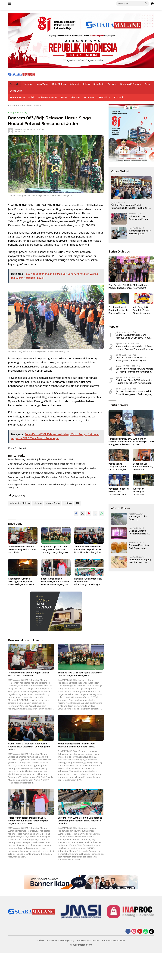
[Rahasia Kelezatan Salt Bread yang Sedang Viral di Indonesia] (119, 547)
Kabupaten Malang (80, 84)
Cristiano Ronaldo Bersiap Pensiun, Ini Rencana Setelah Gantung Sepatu (118, 310)
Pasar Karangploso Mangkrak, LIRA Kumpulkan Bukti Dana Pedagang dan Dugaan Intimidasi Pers (52, 478)
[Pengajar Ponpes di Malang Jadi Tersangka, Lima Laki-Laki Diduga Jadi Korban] (119, 480)
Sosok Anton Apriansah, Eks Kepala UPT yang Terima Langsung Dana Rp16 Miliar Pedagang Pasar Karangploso (134, 370)
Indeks (40, 940)
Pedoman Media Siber (113, 940)
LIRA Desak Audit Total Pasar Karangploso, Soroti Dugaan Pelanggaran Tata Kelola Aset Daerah (131, 359)
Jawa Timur (42, 84)
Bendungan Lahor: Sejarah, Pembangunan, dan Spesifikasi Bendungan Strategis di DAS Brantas (140, 518)
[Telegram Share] (95, 513)
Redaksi (81, 940)
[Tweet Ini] (82, 513)
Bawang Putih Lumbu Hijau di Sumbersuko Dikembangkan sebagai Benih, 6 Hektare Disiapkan (52, 486)
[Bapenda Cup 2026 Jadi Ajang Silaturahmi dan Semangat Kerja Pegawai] (56, 535)
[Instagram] (133, 931)
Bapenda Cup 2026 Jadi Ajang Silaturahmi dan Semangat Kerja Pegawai (46, 463)
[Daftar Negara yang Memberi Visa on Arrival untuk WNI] (119, 562)
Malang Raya (53, 503)
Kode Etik (52, 940)
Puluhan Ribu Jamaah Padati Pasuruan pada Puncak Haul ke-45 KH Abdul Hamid (131, 206)
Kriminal (118, 97)
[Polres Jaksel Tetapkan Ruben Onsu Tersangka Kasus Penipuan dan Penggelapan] (119, 455)
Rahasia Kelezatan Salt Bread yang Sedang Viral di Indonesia (139, 546)
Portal (111, 84)
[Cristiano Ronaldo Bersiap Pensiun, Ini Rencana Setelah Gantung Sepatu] (119, 298)
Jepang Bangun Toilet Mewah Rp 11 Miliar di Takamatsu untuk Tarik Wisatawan (139, 532)
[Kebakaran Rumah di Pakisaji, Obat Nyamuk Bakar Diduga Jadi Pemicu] (22, 567)
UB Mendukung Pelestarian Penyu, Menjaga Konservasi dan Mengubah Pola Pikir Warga (140, 218)
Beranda (14, 84)
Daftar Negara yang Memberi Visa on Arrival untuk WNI (140, 561)
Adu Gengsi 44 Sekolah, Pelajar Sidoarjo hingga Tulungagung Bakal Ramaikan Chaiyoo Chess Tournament (143, 310)
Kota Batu (98, 84)
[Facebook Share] (76, 513)
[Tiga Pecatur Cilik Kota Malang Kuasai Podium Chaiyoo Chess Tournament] (131, 269)
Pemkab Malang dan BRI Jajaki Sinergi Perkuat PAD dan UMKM (41, 459)
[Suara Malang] (21, 74)
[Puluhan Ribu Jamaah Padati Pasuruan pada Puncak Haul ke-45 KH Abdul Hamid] (131, 187)
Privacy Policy (67, 940)
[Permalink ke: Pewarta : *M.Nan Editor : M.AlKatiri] (10, 130)
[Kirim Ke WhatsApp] (101, 513)
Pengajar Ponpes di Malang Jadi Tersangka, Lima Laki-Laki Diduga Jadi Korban (119, 491)
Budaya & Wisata (129, 84)
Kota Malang (59, 84)
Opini (147, 84)
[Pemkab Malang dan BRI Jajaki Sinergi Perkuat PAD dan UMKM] (22, 535)
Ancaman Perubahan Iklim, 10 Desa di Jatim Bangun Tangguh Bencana (134, 348)
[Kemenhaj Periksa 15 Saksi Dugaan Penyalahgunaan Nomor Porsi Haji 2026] (119, 233)
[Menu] (10, 3)
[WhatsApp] (145, 931)
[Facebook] (128, 931)
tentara (68, 503)
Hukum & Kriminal (47, 97)
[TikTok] (151, 931)
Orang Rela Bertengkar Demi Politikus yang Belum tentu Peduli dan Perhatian (133, 336)
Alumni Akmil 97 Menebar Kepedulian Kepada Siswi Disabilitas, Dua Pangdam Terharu (53, 468)
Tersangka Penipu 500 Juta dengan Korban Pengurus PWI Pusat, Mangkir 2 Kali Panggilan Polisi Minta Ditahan (131, 441)
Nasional (27, 84)
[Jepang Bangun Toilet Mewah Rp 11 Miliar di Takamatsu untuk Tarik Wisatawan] (119, 533)
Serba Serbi (16, 90)
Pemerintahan (17, 97)
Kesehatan (89, 97)
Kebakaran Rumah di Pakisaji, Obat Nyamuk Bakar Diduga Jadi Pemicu (46, 472)
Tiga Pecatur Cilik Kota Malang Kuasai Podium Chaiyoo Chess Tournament (129, 286)
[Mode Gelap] (152, 3)
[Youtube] (139, 931)
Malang (38, 503)
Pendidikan (104, 97)
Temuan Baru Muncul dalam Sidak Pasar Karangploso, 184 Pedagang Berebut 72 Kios (134, 393)
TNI (77, 503)
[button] (146, 3)
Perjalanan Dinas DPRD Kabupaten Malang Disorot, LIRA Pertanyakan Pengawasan (134, 381)
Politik (31, 97)
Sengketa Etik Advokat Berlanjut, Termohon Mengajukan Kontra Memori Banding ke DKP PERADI (143, 466)
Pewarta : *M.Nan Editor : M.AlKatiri (30, 129)
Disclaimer (93, 940)
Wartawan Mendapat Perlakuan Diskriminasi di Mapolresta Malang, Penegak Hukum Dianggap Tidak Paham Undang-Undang (142, 491)
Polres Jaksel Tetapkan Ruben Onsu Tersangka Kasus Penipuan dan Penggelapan (118, 466)
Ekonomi (75, 97)
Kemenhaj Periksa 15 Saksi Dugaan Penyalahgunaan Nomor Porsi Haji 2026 (140, 232)
